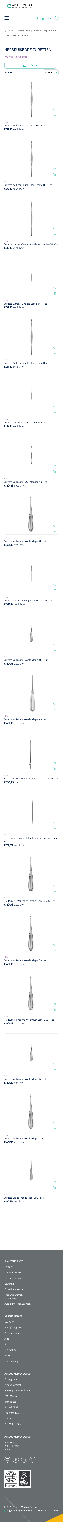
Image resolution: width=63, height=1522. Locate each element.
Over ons (9, 1322)
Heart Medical (11, 1412)
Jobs (6, 1338)
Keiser (7, 1418)
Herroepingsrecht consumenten (13, 1296)
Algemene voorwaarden (17, 1303)
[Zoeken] (36, 17)
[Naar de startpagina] (20, 5)
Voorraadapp (11, 1361)
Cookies (56, 1510)
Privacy (42, 1510)
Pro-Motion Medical (14, 1424)
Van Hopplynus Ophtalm (17, 1390)
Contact (8, 1267)
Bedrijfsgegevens (13, 1327)
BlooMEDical (11, 1407)
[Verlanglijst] (47, 17)
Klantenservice (12, 1272)
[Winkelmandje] (55, 17)
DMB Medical (11, 1396)
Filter (33, 65)
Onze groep (10, 1379)
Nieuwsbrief (10, 1349)
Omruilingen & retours (16, 1289)
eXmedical (10, 1401)
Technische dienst (13, 1278)
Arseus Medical (12, 1384)
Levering (9, 1283)
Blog (6, 1344)
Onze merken (11, 1333)
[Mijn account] (41, 17)
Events (8, 1355)
